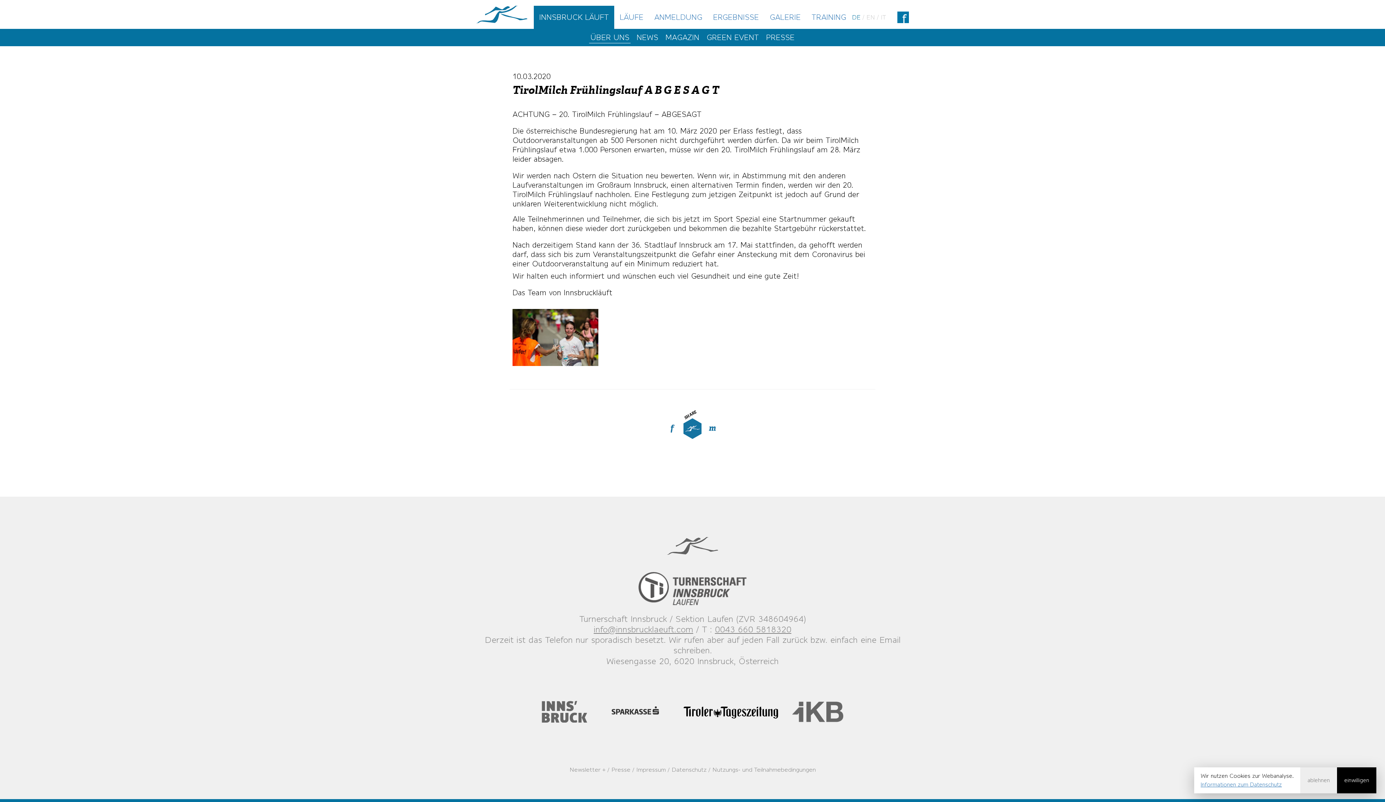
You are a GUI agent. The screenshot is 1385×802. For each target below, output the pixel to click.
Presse (780, 37)
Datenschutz (689, 769)
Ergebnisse (736, 17)
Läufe (631, 17)
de (856, 17)
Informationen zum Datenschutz (1241, 784)
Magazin (682, 37)
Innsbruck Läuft (574, 17)
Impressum (651, 769)
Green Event (733, 37)
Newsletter (585, 769)
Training (829, 17)
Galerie (785, 17)
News (647, 37)
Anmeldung (678, 17)
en (870, 17)
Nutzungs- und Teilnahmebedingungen (764, 769)
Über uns (609, 37)
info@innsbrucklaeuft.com (643, 629)
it (883, 17)
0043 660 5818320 (753, 629)
